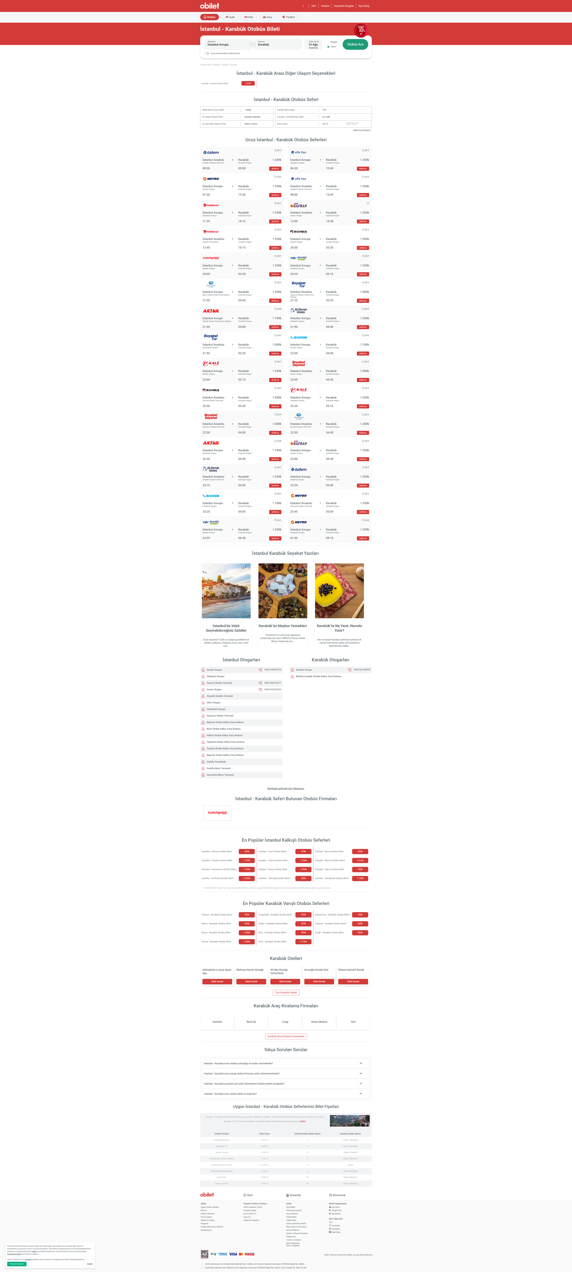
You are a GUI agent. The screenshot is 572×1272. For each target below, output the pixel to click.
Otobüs (210, 17)
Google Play (336, 1210)
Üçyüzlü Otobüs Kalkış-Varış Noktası (225, 748)
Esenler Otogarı (214, 669)
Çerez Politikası (292, 1230)
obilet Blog (335, 1232)
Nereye (261, 41)
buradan (28, 1259)
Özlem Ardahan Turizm (252, 1207)
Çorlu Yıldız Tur (249, 1214)
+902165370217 (272, 683)
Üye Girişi (363, 5)
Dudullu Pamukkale (216, 761)
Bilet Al (203, 1210)
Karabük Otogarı (303, 669)
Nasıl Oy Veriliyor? (362, 130)
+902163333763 (272, 689)
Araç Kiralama (292, 1214)
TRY (313, 6)
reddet (34, 1251)
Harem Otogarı (214, 689)
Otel (250, 17)
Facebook (335, 1225)
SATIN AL (275, 168)
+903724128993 (362, 669)
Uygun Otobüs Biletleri (210, 1207)
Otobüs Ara (355, 44)
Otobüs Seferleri (207, 1214)
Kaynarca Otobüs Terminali (219, 715)
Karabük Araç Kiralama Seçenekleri (286, 1036)
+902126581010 (272, 669)
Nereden (212, 41)
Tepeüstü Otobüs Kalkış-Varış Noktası (225, 742)
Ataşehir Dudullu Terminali (219, 696)
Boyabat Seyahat (253, 117)
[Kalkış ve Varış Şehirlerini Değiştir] (252, 44)
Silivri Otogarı (213, 702)
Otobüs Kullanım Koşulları (297, 1233)
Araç (269, 17)
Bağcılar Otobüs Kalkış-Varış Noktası (225, 722)
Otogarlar (204, 1223)
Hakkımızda (291, 1220)
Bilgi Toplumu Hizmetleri (296, 1227)
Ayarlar (90, 1264)
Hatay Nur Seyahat (251, 1220)
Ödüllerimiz (291, 1236)
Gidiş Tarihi (314, 41)
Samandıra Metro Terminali (220, 775)
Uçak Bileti (290, 1207)
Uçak (231, 17)
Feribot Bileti (291, 1217)
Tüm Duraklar (206, 1217)
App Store (335, 1207)
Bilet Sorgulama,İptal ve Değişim (293, 1244)
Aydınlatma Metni (14, 1254)
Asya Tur (247, 1217)
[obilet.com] (217, 8)
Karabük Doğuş (249, 1210)
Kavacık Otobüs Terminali (219, 683)
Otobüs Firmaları (207, 1220)
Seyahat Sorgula (344, 5)
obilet (303, 1121)
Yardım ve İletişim (293, 1240)
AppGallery (336, 1214)
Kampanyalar (206, 1230)
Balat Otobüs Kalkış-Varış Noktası (223, 728)
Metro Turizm (251, 124)
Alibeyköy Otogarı (215, 676)
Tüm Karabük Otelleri (286, 992)
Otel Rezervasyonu (294, 1210)
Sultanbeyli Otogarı (216, 709)
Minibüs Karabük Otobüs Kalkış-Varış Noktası (318, 676)
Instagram (335, 1229)
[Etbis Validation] (204, 1255)
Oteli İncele (217, 981)
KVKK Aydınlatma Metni (296, 1223)
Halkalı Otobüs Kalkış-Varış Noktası (224, 735)
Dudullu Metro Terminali (218, 768)
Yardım (325, 5)
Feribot (290, 17)
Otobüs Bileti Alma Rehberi (212, 1227)
